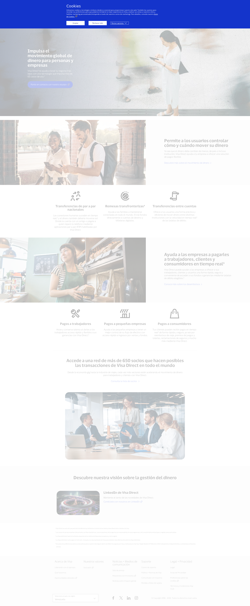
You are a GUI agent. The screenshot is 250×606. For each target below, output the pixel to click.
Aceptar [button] (75, 23)
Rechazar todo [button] (97, 23)
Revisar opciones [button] (117, 23)
